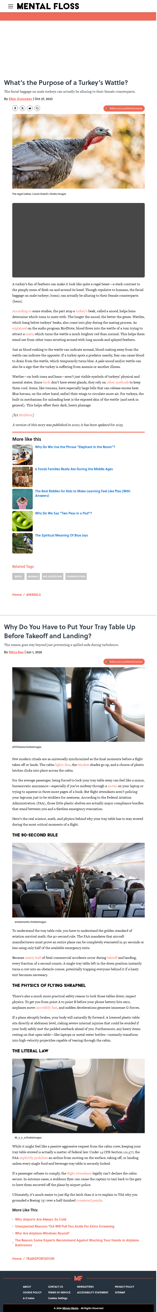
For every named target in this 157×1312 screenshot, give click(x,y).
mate (29, 333)
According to (21, 311)
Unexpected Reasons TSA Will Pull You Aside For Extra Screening (64, 1226)
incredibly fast (46, 1007)
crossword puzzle (89, 1200)
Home (17, 594)
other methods (118, 382)
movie (112, 785)
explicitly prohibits (33, 1157)
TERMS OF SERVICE (59, 1292)
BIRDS (18, 576)
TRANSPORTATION (40, 1258)
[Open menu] (10, 6)
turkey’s (81, 311)
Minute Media (70, 1308)
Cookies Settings (57, 1298)
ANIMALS (33, 576)
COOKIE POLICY (32, 1292)
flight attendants (79, 1173)
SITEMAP (120, 1292)
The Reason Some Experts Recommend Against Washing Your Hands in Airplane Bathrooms (77, 1242)
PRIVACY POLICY (124, 1286)
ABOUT (27, 1286)
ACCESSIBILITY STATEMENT (92, 1292)
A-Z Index (28, 1298)
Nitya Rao (16, 652)
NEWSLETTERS (85, 1286)
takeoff (112, 957)
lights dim (62, 764)
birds (46, 382)
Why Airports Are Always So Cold (40, 1219)
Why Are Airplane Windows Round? (42, 1233)
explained (19, 328)
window (83, 764)
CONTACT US (55, 1286)
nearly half (33, 957)
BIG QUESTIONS (52, 576)
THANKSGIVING (76, 576)
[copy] (37, 108)
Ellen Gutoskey (20, 98)
